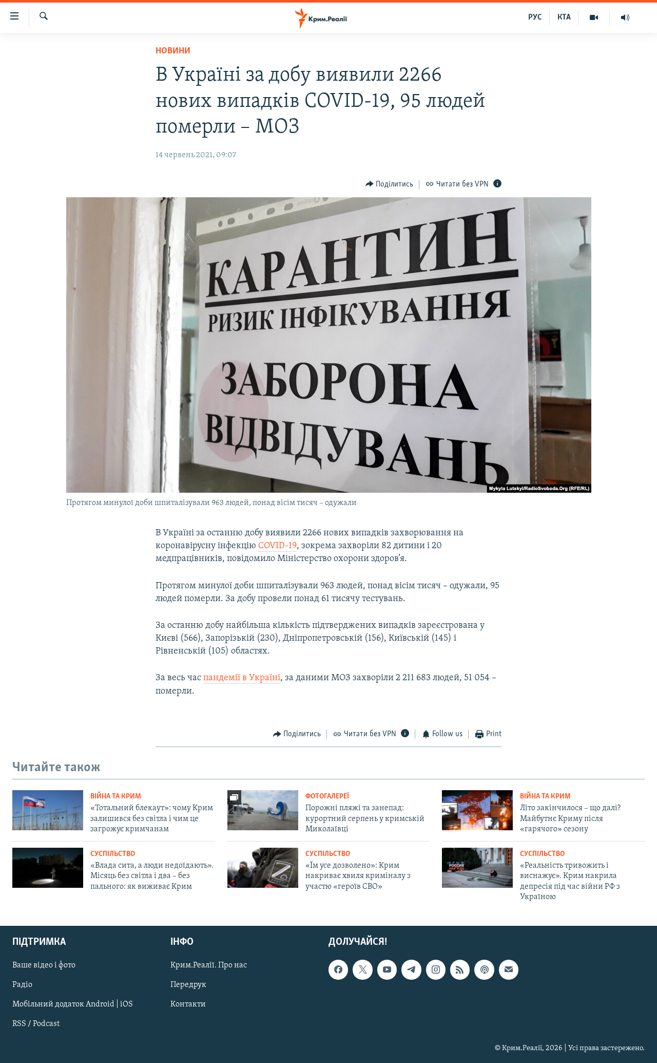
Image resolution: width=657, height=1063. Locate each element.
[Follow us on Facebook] (338, 970)
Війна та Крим (115, 796)
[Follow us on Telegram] (411, 970)
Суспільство (112, 854)
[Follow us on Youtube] (387, 970)
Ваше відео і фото (43, 966)
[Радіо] (625, 17)
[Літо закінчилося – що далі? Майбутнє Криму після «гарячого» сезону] (477, 810)
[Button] (389, 184)
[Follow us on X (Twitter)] (362, 970)
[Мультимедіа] (594, 17)
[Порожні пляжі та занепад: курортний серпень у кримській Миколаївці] (262, 810)
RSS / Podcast (36, 1024)
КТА (564, 17)
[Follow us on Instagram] (436, 970)
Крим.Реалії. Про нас (208, 966)
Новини (173, 51)
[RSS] (460, 970)
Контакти (188, 1005)
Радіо (22, 985)
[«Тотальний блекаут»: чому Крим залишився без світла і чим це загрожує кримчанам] (47, 810)
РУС (535, 17)
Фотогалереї (327, 796)
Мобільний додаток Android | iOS (72, 1005)
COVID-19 (277, 546)
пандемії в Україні (241, 678)
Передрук (188, 985)
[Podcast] (484, 970)
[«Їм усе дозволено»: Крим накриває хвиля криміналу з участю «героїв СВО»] (262, 868)
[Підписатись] (508, 970)
